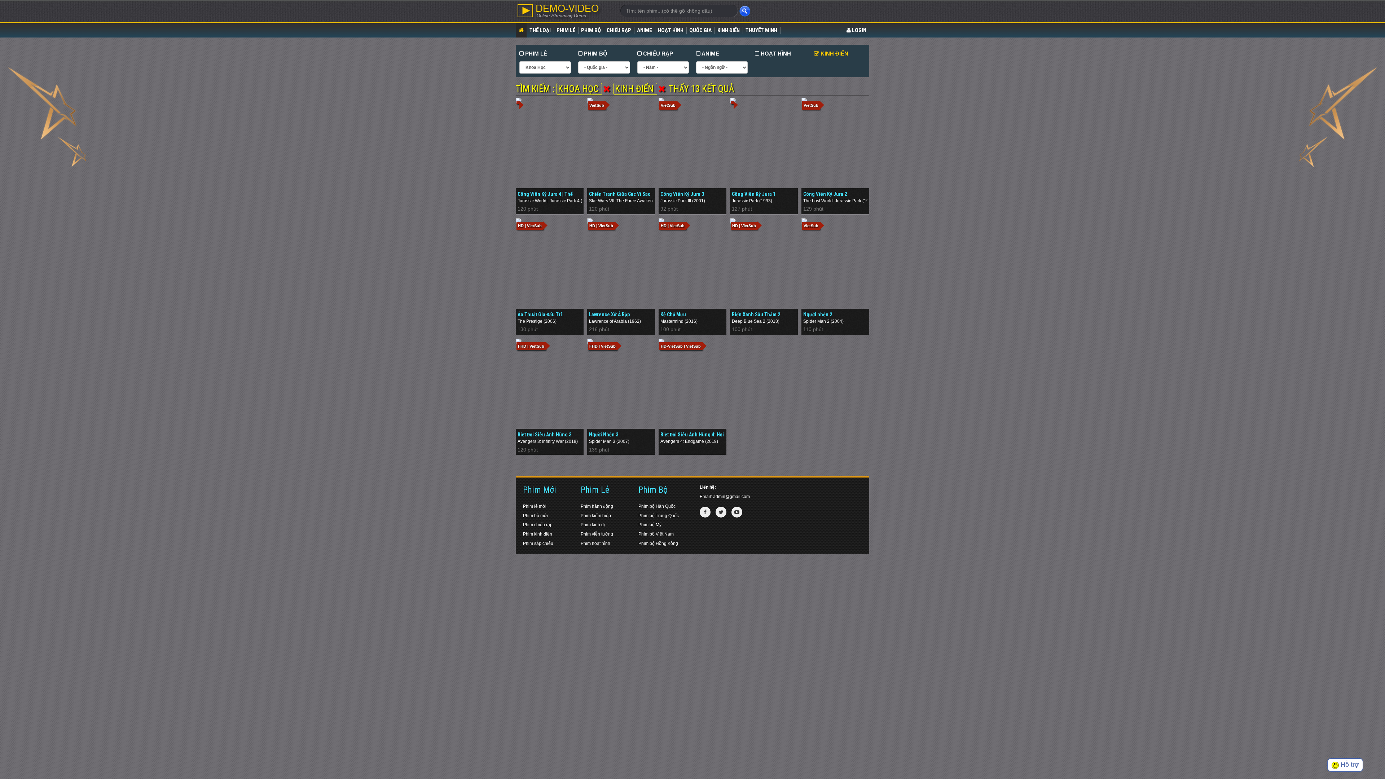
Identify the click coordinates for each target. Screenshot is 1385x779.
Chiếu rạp (619, 30)
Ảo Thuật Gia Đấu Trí (540, 314)
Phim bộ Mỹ (649, 524)
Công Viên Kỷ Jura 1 (753, 194)
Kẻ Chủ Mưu (673, 314)
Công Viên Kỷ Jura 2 (825, 194)
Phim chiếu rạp (538, 524)
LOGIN (858, 30)
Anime (644, 30)
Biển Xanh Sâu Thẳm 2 (756, 314)
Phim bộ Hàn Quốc (657, 506)
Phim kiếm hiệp (596, 515)
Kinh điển (728, 30)
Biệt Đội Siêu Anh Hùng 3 (544, 434)
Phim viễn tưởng (597, 534)
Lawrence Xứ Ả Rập (609, 314)
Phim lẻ (566, 30)
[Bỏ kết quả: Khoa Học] (606, 89)
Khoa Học (579, 89)
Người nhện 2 (817, 314)
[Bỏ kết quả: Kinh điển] (662, 89)
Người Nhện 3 (603, 434)
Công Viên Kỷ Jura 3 (682, 194)
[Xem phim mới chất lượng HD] (563, 11)
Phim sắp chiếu (538, 543)
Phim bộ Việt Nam (656, 534)
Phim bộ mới (535, 515)
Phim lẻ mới (534, 506)
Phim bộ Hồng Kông (658, 543)
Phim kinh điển (537, 534)
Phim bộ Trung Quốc (658, 515)
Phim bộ (591, 30)
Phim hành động (597, 506)
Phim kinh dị (593, 524)
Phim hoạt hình (595, 543)
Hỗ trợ (1349, 764)
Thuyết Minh (761, 30)
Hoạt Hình (670, 30)
